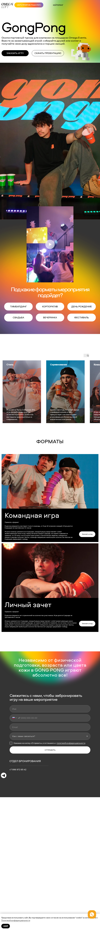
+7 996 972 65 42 (17, 769)
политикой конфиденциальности (71, 743)
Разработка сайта (83, 901)
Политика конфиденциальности (50, 901)
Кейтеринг (58, 5)
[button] (15, 53)
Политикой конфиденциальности (15, 920)
